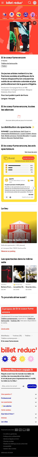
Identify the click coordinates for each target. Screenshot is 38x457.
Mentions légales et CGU (11, 439)
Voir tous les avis (31, 152)
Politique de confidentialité (11, 436)
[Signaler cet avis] (10, 197)
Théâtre (27, 336)
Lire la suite (5, 329)
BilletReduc (5, 336)
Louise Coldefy (25, 134)
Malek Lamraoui (10, 136)
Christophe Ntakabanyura (10, 134)
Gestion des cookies (9, 449)
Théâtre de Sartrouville (9, 63)
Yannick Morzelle (23, 136)
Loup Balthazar (15, 131)
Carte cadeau (6, 410)
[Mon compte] (35, 3)
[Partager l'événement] (30, 23)
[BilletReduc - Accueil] (14, 3)
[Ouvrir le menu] (3, 3)
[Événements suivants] (36, 278)
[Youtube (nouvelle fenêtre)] (14, 359)
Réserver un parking (8, 251)
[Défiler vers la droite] (36, 16)
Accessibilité (7, 446)
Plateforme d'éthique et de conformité (15, 444)
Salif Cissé (24, 131)
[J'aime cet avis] (7, 197)
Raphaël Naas (18, 138)
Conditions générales (10, 434)
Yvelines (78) (15, 321)
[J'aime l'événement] (34, 23)
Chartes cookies (8, 441)
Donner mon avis (28, 158)
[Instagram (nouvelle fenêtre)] (22, 359)
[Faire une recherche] (29, 3)
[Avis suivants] (33, 188)
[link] (4, 15)
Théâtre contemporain (9, 319)
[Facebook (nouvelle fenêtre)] (5, 359)
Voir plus (31, 194)
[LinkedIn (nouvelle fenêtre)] (31, 359)
